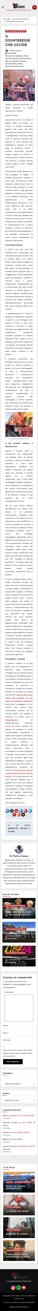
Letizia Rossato (14, 960)
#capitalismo (18, 56)
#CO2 (26, 56)
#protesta (20, 66)
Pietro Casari (16, 51)
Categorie (6, 1080)
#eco (7, 58)
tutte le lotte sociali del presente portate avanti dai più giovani (19, 773)
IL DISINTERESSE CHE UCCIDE (17, 41)
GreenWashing (11, 720)
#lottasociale (10, 66)
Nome (6, 1026)
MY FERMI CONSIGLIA (22, 1182)
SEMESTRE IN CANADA (17, 1234)
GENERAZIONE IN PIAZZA (19, 1307)
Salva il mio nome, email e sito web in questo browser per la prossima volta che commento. (17, 1053)
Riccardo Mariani (15, 936)
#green (23, 61)
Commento (10, 992)
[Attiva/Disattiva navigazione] (2, 7)
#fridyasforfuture (17, 58)
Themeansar (19, 1299)
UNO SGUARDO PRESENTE (15, 31)
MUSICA (9, 1182)
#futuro (28, 58)
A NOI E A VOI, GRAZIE (17, 1211)
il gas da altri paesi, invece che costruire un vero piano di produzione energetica (19, 698)
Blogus (31, 1296)
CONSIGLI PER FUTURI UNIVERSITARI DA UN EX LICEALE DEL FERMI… (18, 1257)
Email (5, 1033)
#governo (16, 61)
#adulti (10, 56)
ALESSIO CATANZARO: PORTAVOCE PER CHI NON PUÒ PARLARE (18, 912)
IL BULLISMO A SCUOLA (20, 1132)
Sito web (6, 1040)
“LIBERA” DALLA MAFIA (16, 957)
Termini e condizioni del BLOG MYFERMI (19, 1302)
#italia (20, 64)
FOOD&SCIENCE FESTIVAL (17, 933)
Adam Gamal (13, 915)
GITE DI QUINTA (16, 1139)
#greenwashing (11, 64)
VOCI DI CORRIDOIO (14, 1207)
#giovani (8, 61)
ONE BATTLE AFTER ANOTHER (22, 1116)
